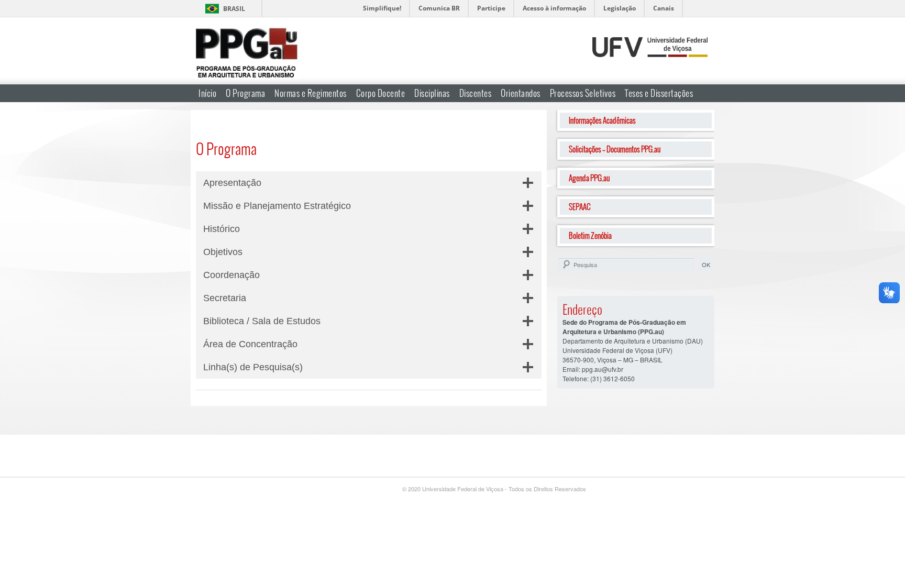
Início (207, 93)
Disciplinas (432, 93)
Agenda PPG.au (589, 178)
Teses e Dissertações (659, 93)
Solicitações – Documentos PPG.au (614, 149)
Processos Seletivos (583, 93)
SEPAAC (580, 207)
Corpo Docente (380, 93)
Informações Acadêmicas (602, 120)
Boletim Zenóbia (590, 235)
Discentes (475, 93)
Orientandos (520, 93)
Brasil (234, 8)
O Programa (245, 93)
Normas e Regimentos (310, 93)
